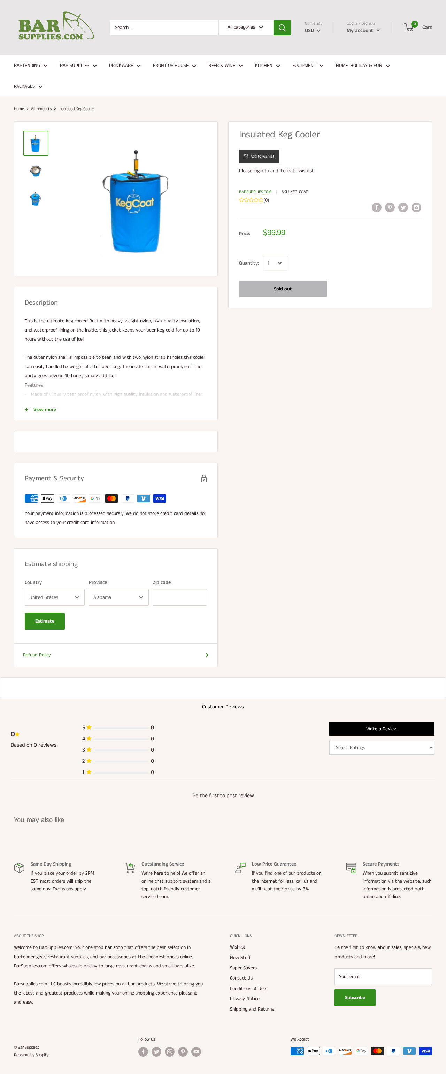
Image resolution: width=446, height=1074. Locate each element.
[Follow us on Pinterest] (183, 1052)
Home (19, 109)
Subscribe (355, 997)
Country (33, 582)
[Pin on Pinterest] (390, 207)
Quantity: (249, 263)
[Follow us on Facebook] (143, 1052)
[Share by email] (416, 207)
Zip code (162, 582)
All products (41, 109)
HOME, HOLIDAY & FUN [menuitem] (359, 65)
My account (361, 30)
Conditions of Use (248, 988)
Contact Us (241, 978)
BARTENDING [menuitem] (27, 65)
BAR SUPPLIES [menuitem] (74, 65)
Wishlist (238, 947)
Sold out (283, 288)
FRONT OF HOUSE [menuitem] (171, 65)
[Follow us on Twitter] (156, 1052)
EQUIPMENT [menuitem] (304, 65)
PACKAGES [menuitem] (24, 86)
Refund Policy (37, 655)
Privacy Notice (245, 998)
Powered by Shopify (31, 1055)
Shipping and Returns (252, 1009)
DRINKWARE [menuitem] (121, 65)
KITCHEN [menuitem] (263, 65)
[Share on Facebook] (377, 207)
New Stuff (240, 957)
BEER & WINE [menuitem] (221, 65)
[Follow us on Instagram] (170, 1052)
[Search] (282, 27)
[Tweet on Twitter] (403, 207)
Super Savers (243, 968)
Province (98, 582)
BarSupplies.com (255, 192)
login (258, 170)
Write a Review (381, 728)
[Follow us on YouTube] (196, 1052)
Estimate (44, 621)
